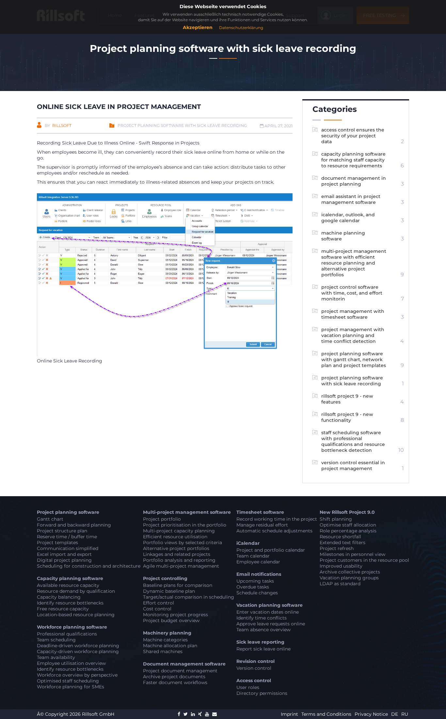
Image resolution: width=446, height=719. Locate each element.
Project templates (57, 542)
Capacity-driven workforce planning (78, 651)
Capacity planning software (70, 578)
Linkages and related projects (176, 554)
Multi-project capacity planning (179, 531)
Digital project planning (64, 560)
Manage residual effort (262, 525)
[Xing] (200, 714)
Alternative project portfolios (176, 548)
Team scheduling (56, 640)
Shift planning (336, 519)
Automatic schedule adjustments (274, 531)
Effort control (158, 603)
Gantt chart (50, 519)
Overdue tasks (252, 587)
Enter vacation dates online (267, 612)
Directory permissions (261, 693)
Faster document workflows (175, 682)
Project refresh (337, 548)
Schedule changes (257, 593)
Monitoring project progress (175, 615)
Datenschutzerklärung (241, 27)
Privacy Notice (372, 714)
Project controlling (165, 578)
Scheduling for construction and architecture (88, 566)
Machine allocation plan (170, 646)
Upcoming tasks (255, 581)
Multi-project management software (187, 512)
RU (404, 714)
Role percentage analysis (348, 531)
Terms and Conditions (327, 714)
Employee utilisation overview (71, 663)
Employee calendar (258, 562)
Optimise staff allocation (348, 525)
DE (394, 714)
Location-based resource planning (76, 615)
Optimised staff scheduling (68, 681)
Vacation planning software (269, 605)
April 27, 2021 (278, 125)
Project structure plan (62, 531)
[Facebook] (179, 714)
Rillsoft (62, 125)
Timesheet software (260, 512)
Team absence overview (263, 630)
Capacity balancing (59, 597)
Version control (253, 668)
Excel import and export (64, 554)
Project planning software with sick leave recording (182, 125)
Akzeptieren (198, 27)
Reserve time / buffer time (67, 537)
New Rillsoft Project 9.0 (347, 512)
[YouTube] (207, 714)
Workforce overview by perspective (77, 675)
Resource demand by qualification (76, 591)
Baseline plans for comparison (177, 585)
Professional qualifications (67, 634)
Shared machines (163, 651)
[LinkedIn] (193, 714)
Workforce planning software (72, 627)
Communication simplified (67, 548)
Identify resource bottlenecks (70, 603)
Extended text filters (342, 542)
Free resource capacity (63, 609)
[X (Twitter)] (186, 714)
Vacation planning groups (349, 578)
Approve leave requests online (270, 624)
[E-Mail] (214, 714)
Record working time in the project (276, 519)
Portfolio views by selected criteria (182, 542)
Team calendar (253, 556)
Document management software (184, 664)
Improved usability (341, 566)
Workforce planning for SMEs (70, 687)
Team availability (56, 657)
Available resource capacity (68, 585)
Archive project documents (174, 677)
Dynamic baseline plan (169, 591)
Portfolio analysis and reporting (179, 560)
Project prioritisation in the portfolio (184, 525)
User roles (247, 687)
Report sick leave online (263, 649)
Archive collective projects (350, 572)
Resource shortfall (340, 537)
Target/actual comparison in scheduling (188, 597)
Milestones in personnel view (352, 554)
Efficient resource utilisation (175, 537)
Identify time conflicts (261, 618)
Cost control (157, 609)
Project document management (180, 671)
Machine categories (165, 640)
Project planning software (68, 512)
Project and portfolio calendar (270, 550)
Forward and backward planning (74, 525)
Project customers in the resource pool (364, 560)
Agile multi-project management (181, 566)
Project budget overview (171, 620)
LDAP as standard (340, 584)
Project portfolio (162, 519)
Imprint (290, 714)
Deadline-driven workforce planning (78, 646)
